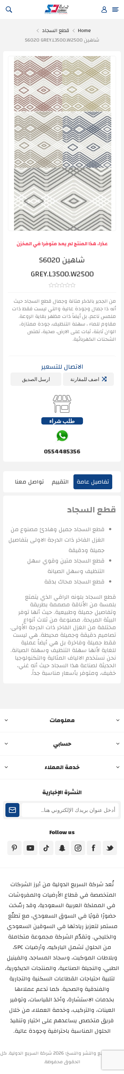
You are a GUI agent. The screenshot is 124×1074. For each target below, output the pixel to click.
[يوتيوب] (30, 848)
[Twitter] (110, 848)
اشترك (12, 810)
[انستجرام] (78, 848)
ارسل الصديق (36, 379)
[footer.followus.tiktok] (46, 848)
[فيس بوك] (94, 848)
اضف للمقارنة (84, 379)
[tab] (92, 481)
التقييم (60, 482)
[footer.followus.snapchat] (62, 848)
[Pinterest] (14, 848)
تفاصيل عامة (93, 482)
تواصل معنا (29, 482)
